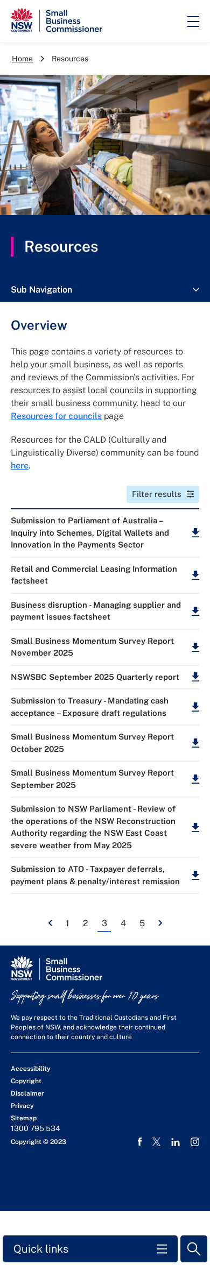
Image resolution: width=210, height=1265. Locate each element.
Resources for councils (56, 416)
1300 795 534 (35, 1128)
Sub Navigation (41, 290)
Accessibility (31, 1068)
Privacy (22, 1106)
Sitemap (24, 1118)
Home (22, 58)
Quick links (40, 1248)
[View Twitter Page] (156, 1142)
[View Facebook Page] (140, 1142)
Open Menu (193, 21)
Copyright (26, 1081)
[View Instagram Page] (195, 1142)
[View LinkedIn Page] (175, 1142)
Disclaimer (27, 1093)
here (20, 465)
